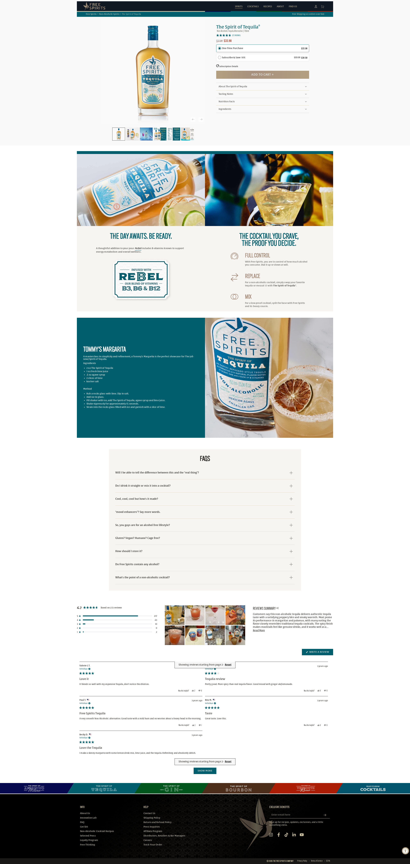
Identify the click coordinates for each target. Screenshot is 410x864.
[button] (262, 35)
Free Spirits (91, 14)
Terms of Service (317, 861)
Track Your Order (153, 844)
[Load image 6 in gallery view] (187, 134)
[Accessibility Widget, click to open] (405, 850)
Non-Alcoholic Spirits (109, 14)
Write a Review (321, 652)
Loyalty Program (89, 840)
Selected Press (88, 835)
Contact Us (149, 813)
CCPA (328, 861)
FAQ (82, 822)
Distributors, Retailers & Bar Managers (164, 835)
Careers (148, 840)
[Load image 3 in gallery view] (146, 134)
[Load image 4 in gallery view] (160, 134)
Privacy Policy (302, 861)
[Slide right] (201, 119)
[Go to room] (37, 788)
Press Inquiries (152, 826)
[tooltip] (277, 608)
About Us (85, 813)
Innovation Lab (88, 817)
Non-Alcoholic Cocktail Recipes (97, 831)
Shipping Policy (152, 817)
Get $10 (84, 826)
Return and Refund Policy (157, 822)
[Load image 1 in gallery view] (118, 134)
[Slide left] (193, 119)
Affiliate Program (153, 831)
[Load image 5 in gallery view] (173, 134)
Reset (228, 761)
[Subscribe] (326, 815)
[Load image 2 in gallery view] (132, 134)
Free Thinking (87, 844)
